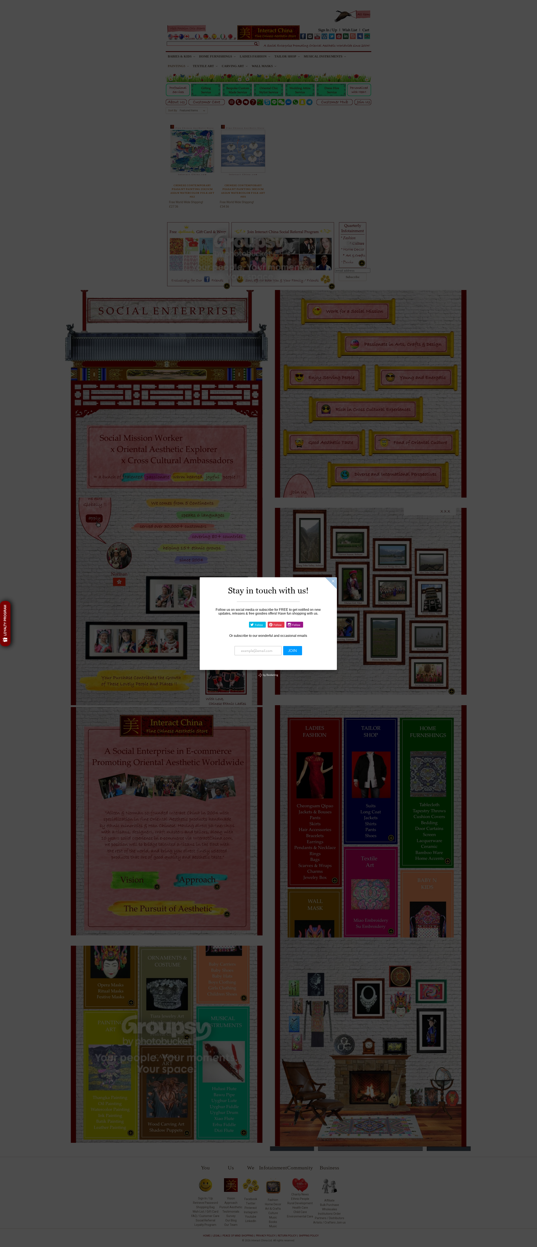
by (270, 675)
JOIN (292, 650)
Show (5, 623)
